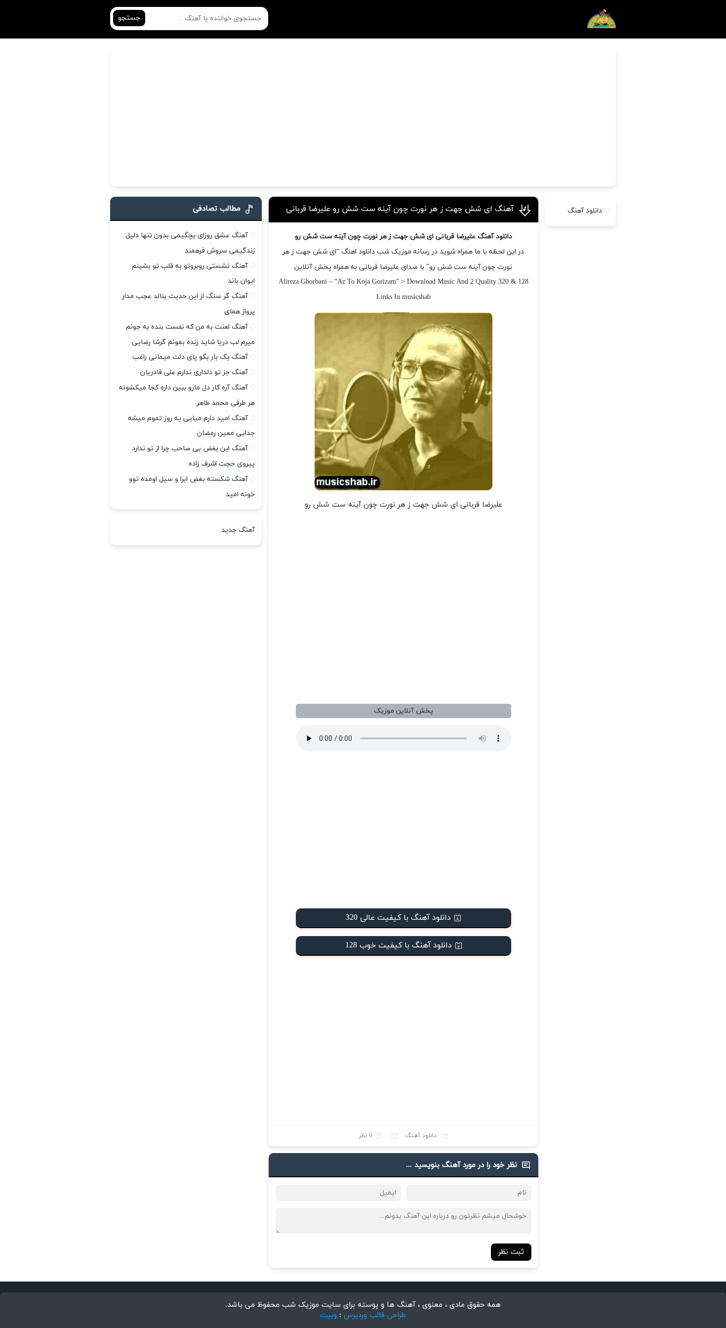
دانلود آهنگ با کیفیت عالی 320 (398, 917)
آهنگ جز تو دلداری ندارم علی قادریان (194, 372)
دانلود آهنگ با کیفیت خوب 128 (398, 945)
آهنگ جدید (238, 530)
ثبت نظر (511, 1252)
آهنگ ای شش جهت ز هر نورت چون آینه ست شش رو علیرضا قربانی (400, 209)
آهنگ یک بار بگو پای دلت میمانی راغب (190, 357)
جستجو (129, 18)
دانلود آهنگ (421, 1136)
